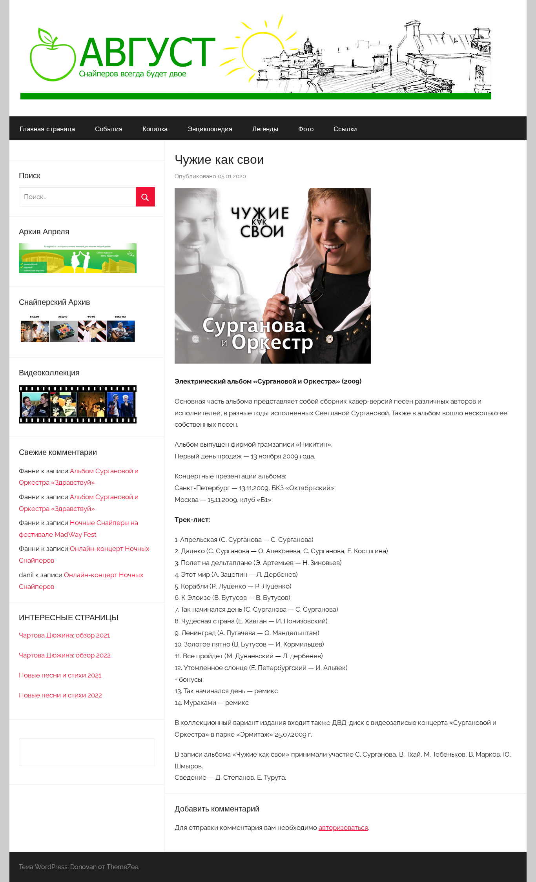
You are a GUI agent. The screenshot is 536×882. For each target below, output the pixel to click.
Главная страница (47, 129)
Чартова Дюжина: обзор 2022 (65, 655)
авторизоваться (343, 827)
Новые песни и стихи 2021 (60, 675)
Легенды (265, 129)
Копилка (155, 129)
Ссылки (345, 129)
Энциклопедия (210, 129)
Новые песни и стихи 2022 (60, 695)
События (108, 129)
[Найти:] (87, 197)
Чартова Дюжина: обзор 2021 (64, 635)
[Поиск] (145, 196)
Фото (306, 129)
